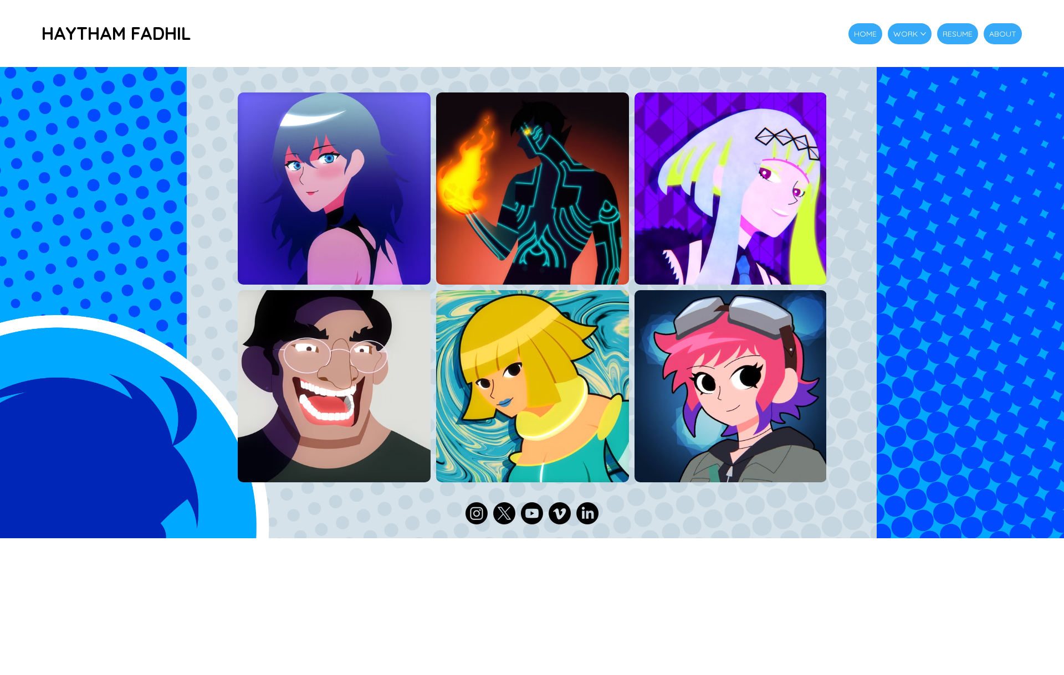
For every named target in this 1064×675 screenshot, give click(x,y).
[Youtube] (532, 513)
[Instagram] (477, 513)
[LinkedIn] (587, 513)
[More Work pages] (923, 34)
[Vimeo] (560, 513)
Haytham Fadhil (116, 33)
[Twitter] (504, 513)
